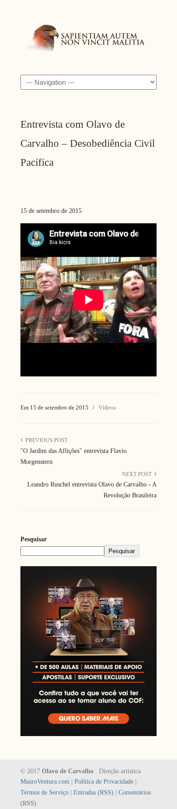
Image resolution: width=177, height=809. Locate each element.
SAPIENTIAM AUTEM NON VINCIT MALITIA (88, 37)
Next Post (138, 474)
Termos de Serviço (44, 792)
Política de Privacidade (103, 781)
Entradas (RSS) (93, 792)
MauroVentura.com (44, 781)
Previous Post (45, 440)
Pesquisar (33, 539)
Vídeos (107, 407)
